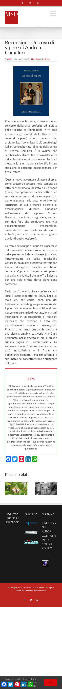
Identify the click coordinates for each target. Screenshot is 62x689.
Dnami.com (41, 590)
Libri (33, 59)
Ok (50, 682)
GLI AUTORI (47, 529)
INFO (45, 540)
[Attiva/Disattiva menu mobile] (53, 13)
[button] (7, 488)
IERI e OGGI (49, 523)
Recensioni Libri (43, 59)
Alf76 (9, 59)
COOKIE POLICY (47, 546)
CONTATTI (49, 535)
